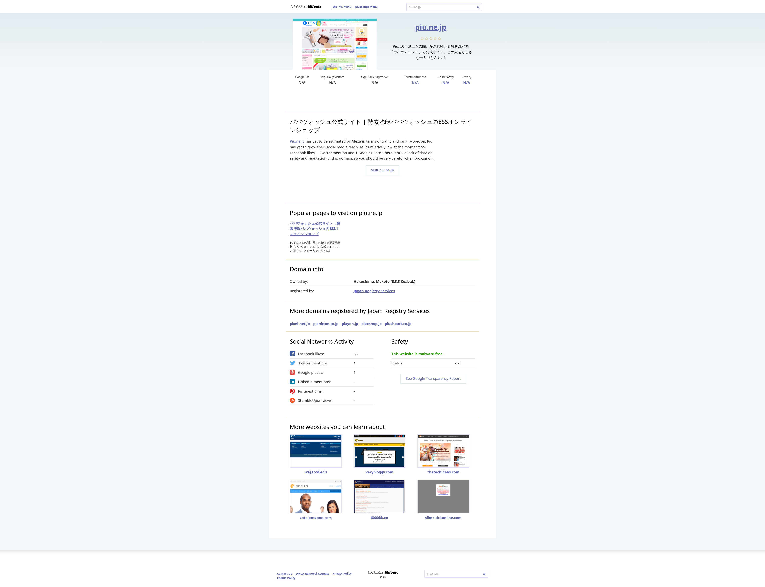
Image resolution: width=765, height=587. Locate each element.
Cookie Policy (286, 578)
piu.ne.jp (430, 27)
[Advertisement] (382, 99)
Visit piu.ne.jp (382, 170)
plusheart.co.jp (398, 323)
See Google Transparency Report (433, 378)
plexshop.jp (371, 323)
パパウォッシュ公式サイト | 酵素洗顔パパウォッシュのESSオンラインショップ (315, 228)
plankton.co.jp (325, 323)
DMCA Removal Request (312, 573)
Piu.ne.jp (297, 141)
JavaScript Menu (366, 7)
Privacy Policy (342, 573)
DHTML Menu (342, 7)
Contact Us (284, 573)
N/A (415, 82)
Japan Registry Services (374, 290)
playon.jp (350, 323)
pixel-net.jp (300, 323)
